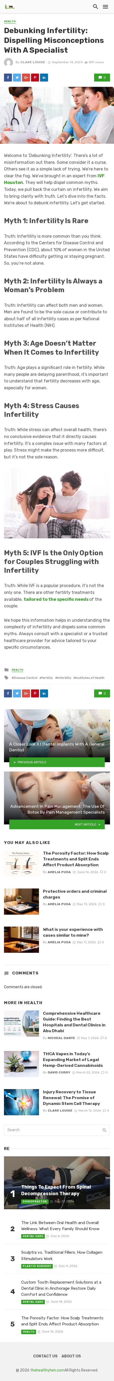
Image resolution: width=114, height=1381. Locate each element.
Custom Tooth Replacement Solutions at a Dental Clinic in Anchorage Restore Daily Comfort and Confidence (61, 1288)
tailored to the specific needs (56, 599)
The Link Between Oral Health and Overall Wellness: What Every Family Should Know (60, 1225)
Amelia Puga (59, 872)
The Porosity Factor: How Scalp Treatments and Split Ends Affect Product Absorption (76, 859)
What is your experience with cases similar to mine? (73, 932)
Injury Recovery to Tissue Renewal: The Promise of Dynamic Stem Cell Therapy (71, 1097)
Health (10, 21)
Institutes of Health (90, 678)
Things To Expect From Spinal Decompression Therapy (56, 1190)
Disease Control (25, 678)
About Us (71, 1356)
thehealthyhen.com (47, 1370)
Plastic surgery (37, 1266)
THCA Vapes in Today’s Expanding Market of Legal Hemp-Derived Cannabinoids (73, 1059)
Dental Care (33, 1236)
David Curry (59, 1072)
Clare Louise (32, 62)
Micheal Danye (61, 1038)
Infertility (64, 678)
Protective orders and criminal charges (75, 894)
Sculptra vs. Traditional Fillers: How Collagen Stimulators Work (61, 1255)
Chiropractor (35, 1201)
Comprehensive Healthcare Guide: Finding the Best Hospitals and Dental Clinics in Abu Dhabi (74, 1022)
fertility (47, 678)
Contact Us (45, 1356)
